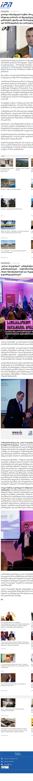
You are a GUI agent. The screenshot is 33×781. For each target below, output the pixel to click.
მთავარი (17, 753)
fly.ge (2, 196)
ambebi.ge (3, 629)
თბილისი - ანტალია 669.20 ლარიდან (11, 189)
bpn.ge (2, 671)
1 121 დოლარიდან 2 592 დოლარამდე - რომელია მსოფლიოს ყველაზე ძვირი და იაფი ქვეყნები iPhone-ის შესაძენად (15, 666)
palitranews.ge (4, 690)
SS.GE (2, 156)
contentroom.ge (4, 715)
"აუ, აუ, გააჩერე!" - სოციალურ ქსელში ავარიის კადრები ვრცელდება (13, 251)
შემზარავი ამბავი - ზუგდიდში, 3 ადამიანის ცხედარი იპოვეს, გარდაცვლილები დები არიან (15, 232)
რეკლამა (18, 754)
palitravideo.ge (4, 237)
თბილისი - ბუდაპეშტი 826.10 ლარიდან (11, 209)
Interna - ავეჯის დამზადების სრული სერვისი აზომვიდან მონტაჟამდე (12, 709)
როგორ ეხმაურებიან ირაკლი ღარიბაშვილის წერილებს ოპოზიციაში (13, 684)
